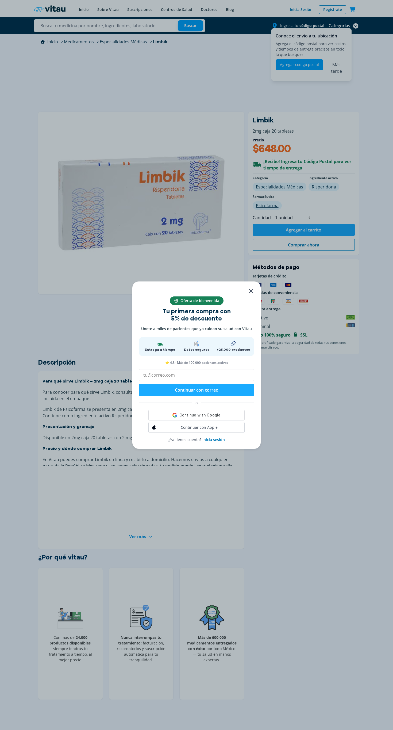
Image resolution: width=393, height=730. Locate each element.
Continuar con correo (196, 390)
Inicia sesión (213, 439)
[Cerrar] (251, 291)
